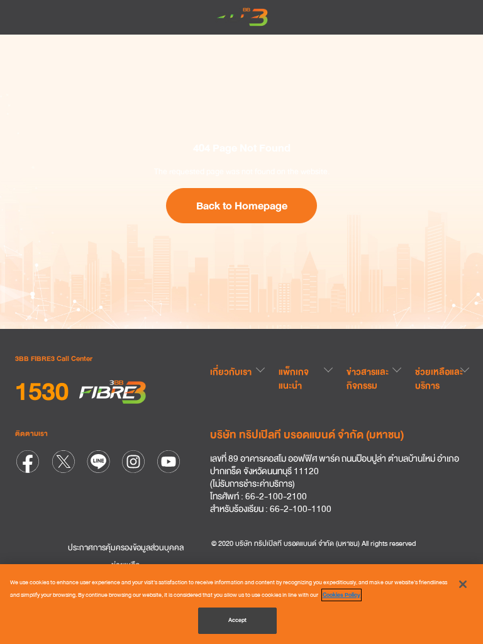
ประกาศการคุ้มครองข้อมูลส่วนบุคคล (126, 547)
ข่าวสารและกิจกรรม (368, 378)
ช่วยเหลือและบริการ (439, 378)
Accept (237, 620)
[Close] (463, 584)
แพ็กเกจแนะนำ (294, 378)
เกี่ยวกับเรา (231, 371)
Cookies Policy (341, 595)
